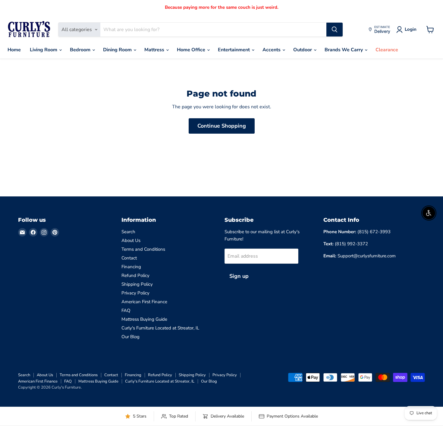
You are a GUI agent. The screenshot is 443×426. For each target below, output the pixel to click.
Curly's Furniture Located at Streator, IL (160, 328)
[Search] (334, 30)
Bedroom (81, 49)
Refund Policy (135, 275)
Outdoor (303, 49)
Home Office (191, 49)
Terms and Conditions (143, 249)
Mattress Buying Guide (144, 319)
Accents (272, 49)
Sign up (239, 276)
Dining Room (118, 49)
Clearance (386, 49)
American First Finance (144, 302)
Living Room (44, 49)
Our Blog (130, 337)
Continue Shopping (221, 125)
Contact (129, 258)
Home (14, 49)
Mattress (154, 49)
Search (128, 232)
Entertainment (234, 49)
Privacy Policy (135, 293)
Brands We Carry (344, 49)
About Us (130, 240)
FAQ (125, 310)
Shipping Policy (137, 284)
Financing (131, 267)
